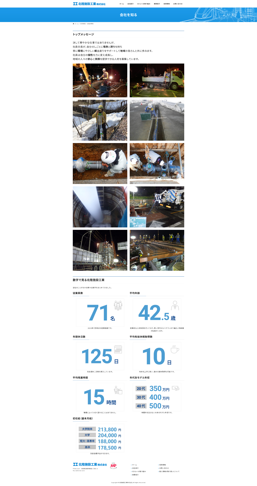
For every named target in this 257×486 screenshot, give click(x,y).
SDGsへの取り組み (139, 471)
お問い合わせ (164, 468)
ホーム (134, 465)
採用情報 (162, 465)
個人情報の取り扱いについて (169, 471)
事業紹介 (135, 475)
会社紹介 (135, 468)
